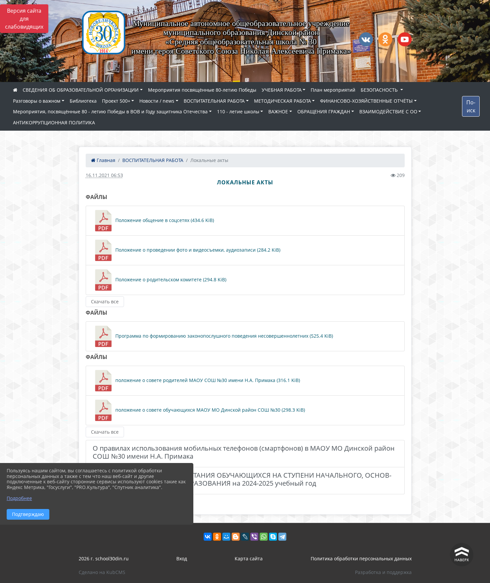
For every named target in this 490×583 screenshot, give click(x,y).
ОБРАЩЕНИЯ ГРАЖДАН (323, 111)
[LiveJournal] (245, 537)
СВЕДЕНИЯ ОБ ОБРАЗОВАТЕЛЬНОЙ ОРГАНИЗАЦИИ (81, 90)
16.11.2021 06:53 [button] (104, 175)
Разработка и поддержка (383, 572)
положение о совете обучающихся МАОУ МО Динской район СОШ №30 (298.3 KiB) (209, 410)
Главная (105, 160)
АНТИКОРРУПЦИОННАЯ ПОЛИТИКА (54, 122)
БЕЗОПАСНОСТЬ (380, 90)
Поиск (470, 106)
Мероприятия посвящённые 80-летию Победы (202, 90)
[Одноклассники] (217, 537)
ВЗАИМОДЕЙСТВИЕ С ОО (388, 111)
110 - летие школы (238, 111)
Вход (181, 558)
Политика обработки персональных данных (361, 558)
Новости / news (156, 101)
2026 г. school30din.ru (104, 558)
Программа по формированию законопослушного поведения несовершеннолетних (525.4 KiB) (223, 336)
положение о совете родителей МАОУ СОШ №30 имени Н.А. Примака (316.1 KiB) (207, 380)
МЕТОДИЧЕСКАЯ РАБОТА (282, 101)
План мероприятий (333, 90)
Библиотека (83, 101)
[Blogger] (236, 537)
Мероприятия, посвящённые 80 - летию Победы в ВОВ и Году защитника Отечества (110, 111)
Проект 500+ (116, 101)
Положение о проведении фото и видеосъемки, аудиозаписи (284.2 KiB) (197, 250)
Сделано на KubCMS (102, 572)
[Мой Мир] (226, 537)
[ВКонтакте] (208, 537)
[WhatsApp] (264, 537)
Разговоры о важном (36, 101)
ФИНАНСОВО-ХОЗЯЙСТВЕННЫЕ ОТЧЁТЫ (366, 101)
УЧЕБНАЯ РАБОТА (282, 90)
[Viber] (254, 537)
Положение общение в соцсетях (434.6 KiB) (164, 220)
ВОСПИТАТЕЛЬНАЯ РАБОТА (214, 101)
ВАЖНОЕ (278, 111)
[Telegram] (282, 537)
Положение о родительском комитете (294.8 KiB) (170, 279)
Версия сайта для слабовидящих (24, 18)
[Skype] (273, 537)
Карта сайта (249, 558)
